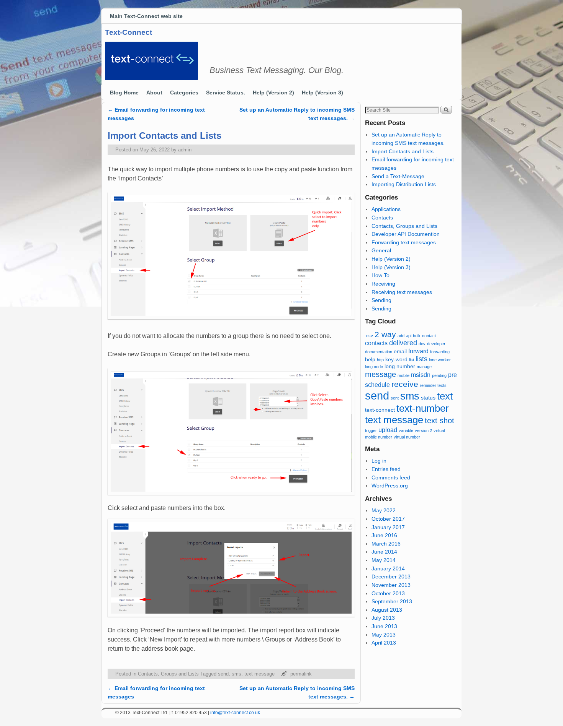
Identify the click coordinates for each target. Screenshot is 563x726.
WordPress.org (390, 485)
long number (400, 366)
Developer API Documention (406, 234)
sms (236, 674)
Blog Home (124, 92)
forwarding (440, 351)
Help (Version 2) (273, 92)
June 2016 (384, 535)
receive (404, 384)
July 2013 (383, 618)
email (400, 351)
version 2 (423, 430)
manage (424, 366)
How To (381, 275)
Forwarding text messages (404, 242)
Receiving (383, 284)
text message (259, 674)
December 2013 (391, 576)
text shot (439, 420)
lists (421, 359)
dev (422, 343)
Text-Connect (128, 32)
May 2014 (384, 560)
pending (439, 375)
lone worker (440, 359)
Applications (386, 209)
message (380, 374)
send (223, 674)
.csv (369, 335)
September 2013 (392, 601)
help (370, 359)
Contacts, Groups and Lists (168, 674)
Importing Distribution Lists (404, 184)
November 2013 (391, 585)
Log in (379, 461)
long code (374, 366)
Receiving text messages (402, 292)
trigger (371, 430)
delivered (403, 343)
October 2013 (388, 593)
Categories (184, 92)
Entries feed (386, 469)
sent (395, 398)
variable (406, 430)
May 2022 (384, 510)
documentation (378, 351)
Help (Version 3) (322, 92)
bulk (417, 335)
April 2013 (384, 643)
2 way (385, 334)
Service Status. (225, 92)
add (401, 335)
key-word (396, 359)
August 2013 (387, 610)
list (411, 359)
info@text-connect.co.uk (235, 712)
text (445, 396)
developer (436, 343)
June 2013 (384, 626)
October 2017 (388, 519)
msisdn (420, 374)
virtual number (407, 437)
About (154, 92)
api (408, 335)
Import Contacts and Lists (403, 151)
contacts (376, 342)
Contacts (382, 217)
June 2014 (384, 552)
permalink (301, 674)
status (428, 398)
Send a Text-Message (398, 176)
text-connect (380, 410)
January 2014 (388, 568)
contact (429, 335)
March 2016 (386, 544)
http (380, 359)
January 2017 (388, 527)
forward (418, 351)
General (381, 250)
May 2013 (384, 635)
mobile (403, 375)
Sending (381, 300)
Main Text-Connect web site (146, 16)
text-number (422, 408)
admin (184, 150)
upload (387, 429)
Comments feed (391, 477)
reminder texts (433, 385)
